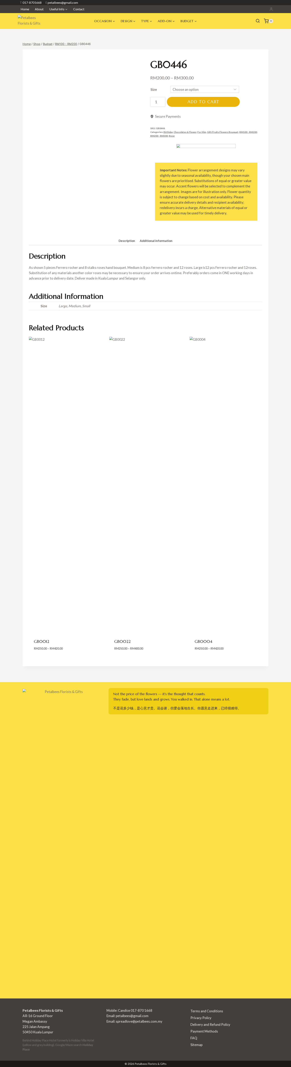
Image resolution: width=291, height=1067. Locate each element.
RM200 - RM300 (159, 135)
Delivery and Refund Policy (210, 1024)
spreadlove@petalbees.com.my (139, 1021)
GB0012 (41, 641)
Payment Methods (204, 1031)
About (39, 9)
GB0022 (122, 641)
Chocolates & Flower (185, 132)
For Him (201, 132)
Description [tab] (127, 240)
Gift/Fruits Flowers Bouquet (222, 132)
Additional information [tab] (156, 240)
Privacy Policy (200, 1018)
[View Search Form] (258, 21)
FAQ (193, 1038)
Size (153, 89)
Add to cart (203, 101)
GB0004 (203, 641)
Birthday (168, 132)
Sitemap (196, 1045)
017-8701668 (31, 2)
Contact (78, 9)
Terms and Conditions (206, 1011)
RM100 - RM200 (248, 132)
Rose (172, 135)
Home (25, 9)
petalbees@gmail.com (61, 2)
